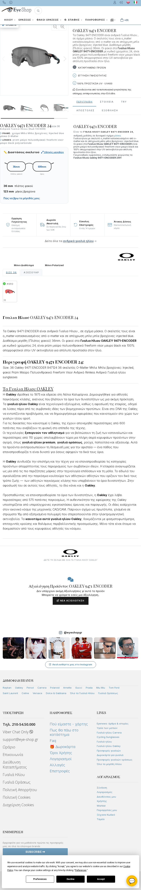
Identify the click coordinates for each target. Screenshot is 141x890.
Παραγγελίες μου (107, 810)
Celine (25, 693)
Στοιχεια (107, 101)
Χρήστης (102, 801)
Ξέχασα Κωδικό (106, 814)
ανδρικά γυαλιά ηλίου (78, 241)
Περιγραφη (84, 101)
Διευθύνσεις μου (106, 796)
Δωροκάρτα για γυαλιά (110, 755)
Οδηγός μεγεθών (54, 152)
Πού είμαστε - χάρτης (69, 724)
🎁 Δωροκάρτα (62, 747)
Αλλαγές (57, 765)
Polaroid (54, 687)
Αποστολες (85, 110)
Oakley (19, 687)
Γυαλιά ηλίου (104, 741)
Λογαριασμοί (60, 759)
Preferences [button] (80, 870)
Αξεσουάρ (31, 272)
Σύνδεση (102, 787)
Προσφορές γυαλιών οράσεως (114, 759)
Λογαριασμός (104, 792)
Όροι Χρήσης (61, 753)
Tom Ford (114, 687)
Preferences (40, 879)
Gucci (78, 687)
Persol (30, 687)
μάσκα (117, 135)
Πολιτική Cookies (16, 797)
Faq (53, 740)
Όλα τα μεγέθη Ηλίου (109, 764)
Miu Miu (100, 687)
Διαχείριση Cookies (18, 804)
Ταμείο (101, 819)
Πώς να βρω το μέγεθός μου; (21, 198)
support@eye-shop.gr (20, 739)
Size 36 (11, 272)
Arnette (67, 687)
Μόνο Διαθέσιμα (24, 265)
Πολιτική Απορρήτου (20, 789)
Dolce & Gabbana (56, 693)
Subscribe (34, 851)
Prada (89, 687)
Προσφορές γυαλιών (109, 750)
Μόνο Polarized (54, 265)
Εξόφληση (110, 110)
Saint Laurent (10, 693)
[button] (38, 10)
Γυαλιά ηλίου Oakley (108, 746)
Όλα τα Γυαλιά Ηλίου (82, 693)
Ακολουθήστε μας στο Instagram (72, 664)
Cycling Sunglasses (108, 736)
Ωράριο (9, 747)
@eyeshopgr (73, 632)
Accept (101, 879)
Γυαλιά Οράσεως (108, 693)
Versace (37, 693)
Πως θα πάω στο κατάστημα (64, 732)
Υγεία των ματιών (107, 727)
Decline (70, 879)
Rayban (7, 687)
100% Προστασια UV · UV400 (94, 83)
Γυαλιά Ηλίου (14, 774)
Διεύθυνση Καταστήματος (15, 765)
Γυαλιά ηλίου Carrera (109, 732)
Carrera (41, 687)
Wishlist (101, 805)
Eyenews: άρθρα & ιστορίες (113, 723)
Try (124, 101)
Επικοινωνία (13, 754)
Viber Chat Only (16, 731)
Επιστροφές (60, 771)
